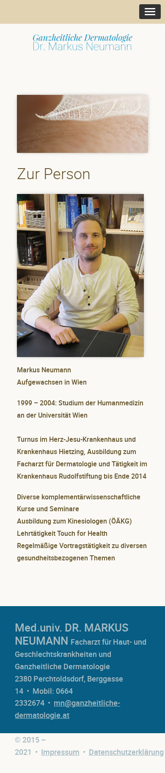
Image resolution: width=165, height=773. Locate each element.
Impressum (60, 752)
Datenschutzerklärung (126, 752)
